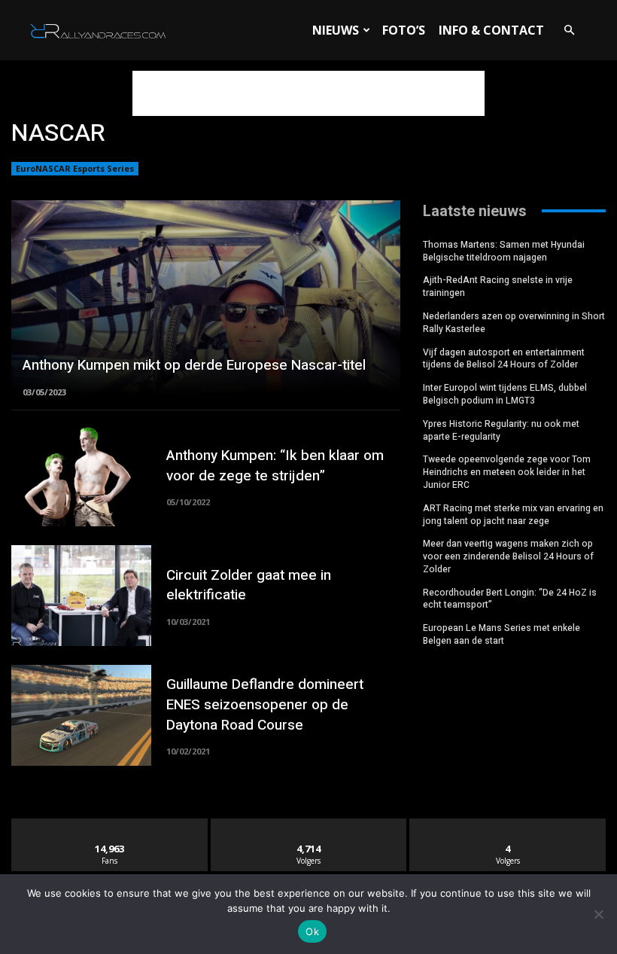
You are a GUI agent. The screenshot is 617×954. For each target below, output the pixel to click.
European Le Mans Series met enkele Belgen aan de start (501, 634)
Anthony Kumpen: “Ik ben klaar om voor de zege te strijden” (275, 465)
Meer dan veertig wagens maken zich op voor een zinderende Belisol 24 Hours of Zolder (508, 556)
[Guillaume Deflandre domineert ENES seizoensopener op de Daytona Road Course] (81, 715)
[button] (569, 30)
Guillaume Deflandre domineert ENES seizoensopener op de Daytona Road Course (264, 704)
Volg (309, 824)
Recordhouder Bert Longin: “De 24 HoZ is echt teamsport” (510, 599)
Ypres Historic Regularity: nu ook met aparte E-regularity (501, 430)
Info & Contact (491, 30)
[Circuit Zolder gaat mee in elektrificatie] (81, 595)
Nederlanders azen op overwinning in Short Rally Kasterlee (514, 322)
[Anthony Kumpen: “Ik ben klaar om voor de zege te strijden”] (81, 475)
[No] (598, 914)
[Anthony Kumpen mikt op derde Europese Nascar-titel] (205, 297)
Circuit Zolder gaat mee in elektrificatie (248, 585)
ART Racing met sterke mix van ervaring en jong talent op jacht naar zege (513, 514)
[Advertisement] (308, 93)
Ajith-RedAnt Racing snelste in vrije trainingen (498, 286)
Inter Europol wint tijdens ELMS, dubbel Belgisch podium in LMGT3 (505, 394)
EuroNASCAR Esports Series (75, 168)
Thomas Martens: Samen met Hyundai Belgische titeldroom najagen (504, 251)
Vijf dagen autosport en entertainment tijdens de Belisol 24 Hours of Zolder (504, 359)
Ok (312, 931)
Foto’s (403, 30)
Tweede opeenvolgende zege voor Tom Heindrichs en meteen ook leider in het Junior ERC (507, 472)
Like (109, 824)
